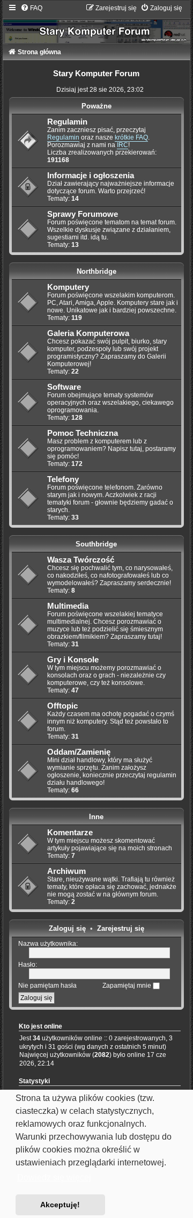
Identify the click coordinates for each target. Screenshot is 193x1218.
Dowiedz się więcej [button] (54, 1177)
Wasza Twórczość (80, 560)
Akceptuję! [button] (60, 1204)
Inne (96, 817)
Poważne (96, 106)
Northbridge (96, 271)
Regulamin (67, 122)
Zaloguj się (67, 928)
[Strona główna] (97, 23)
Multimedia (67, 606)
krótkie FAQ (131, 137)
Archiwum (66, 871)
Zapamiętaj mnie (127, 985)
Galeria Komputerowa (88, 333)
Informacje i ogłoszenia (90, 175)
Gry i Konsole (73, 659)
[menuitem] (31, 8)
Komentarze (70, 832)
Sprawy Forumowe (82, 214)
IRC (122, 145)
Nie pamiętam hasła (47, 985)
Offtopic (62, 706)
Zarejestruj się (120, 928)
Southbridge (96, 544)
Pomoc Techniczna (82, 433)
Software (64, 387)
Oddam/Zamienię (78, 752)
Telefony (63, 479)
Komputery (68, 287)
